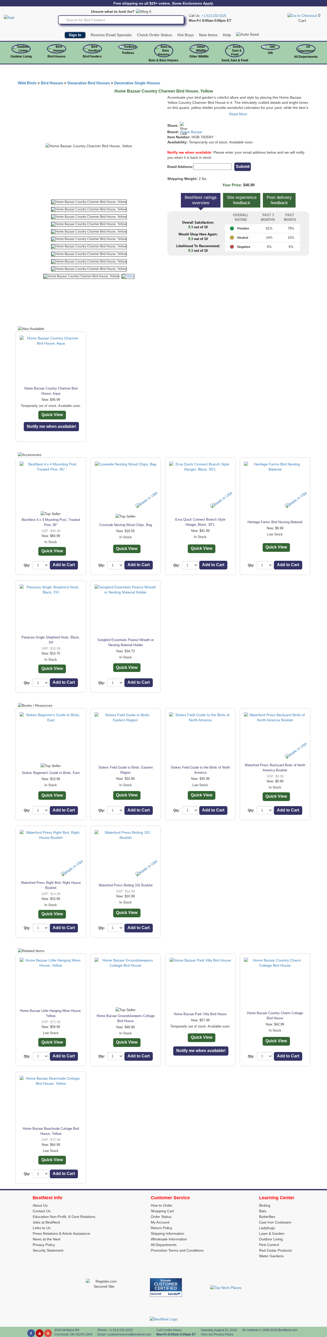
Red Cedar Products (275, 1250)
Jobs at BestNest (46, 1222)
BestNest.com (287, 1330)
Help (227, 35)
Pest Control (269, 1245)
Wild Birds (27, 83)
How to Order (161, 1205)
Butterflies (267, 1217)
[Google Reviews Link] (48, 1333)
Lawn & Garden (271, 1233)
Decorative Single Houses (137, 83)
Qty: (27, 565)
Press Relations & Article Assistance (61, 1233)
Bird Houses (57, 56)
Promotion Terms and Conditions (177, 1250)
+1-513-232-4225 (214, 16)
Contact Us (42, 1211)
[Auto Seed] (247, 34)
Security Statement (48, 1250)
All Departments (306, 57)
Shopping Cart (162, 1211)
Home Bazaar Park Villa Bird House (200, 1014)
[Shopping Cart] (302, 15)
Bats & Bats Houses (163, 60)
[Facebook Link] (31, 1333)
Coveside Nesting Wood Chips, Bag (125, 525)
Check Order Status (154, 35)
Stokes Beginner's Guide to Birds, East (51, 773)
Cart (302, 21)
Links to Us (42, 1228)
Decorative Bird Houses (88, 83)
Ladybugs (267, 1228)
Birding (264, 1205)
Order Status (161, 1217)
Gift (270, 53)
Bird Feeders (92, 56)
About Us (40, 1205)
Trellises (128, 53)
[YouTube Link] (39, 1333)
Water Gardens (271, 1256)
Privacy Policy (44, 1245)
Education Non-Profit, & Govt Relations (64, 1217)
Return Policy (161, 1228)
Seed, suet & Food (234, 60)
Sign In (75, 35)
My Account (160, 1222)
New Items (208, 35)
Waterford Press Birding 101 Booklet (126, 885)
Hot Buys (185, 35)
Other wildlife (199, 56)
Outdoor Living (21, 56)
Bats (262, 1211)
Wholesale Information (169, 1239)
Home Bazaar (191, 132)
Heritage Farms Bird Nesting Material (275, 522)
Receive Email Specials (111, 35)
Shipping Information (167, 1233)
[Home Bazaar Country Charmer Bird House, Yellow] (89, 202)
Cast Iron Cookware (275, 1222)
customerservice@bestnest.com (129, 1334)
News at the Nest (46, 1239)
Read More (238, 114)
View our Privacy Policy (217, 1334)
